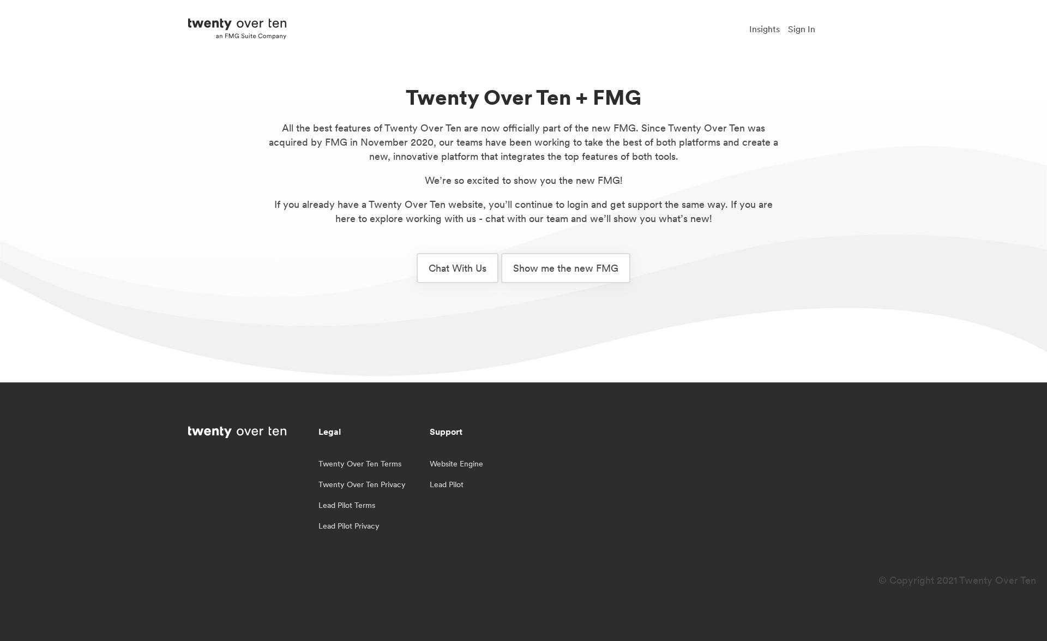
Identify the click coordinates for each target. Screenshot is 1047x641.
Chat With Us (457, 268)
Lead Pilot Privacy (349, 526)
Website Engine (456, 464)
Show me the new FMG (565, 268)
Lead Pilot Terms (346, 505)
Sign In (801, 29)
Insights (764, 28)
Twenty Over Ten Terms (359, 464)
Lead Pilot (447, 484)
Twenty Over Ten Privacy (362, 484)
